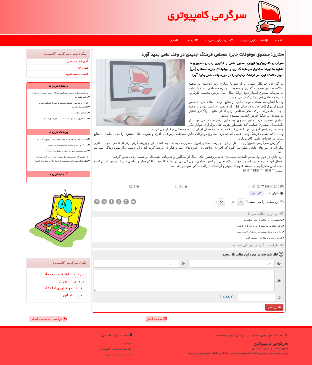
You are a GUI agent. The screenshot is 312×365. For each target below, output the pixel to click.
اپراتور (67, 295)
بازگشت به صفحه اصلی (46, 319)
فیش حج (83, 67)
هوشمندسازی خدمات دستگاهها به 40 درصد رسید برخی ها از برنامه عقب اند (60, 95)
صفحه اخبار (155, 319)
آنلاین (81, 295)
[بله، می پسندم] (240, 202)
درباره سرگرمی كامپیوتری (217, 40)
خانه (277, 40)
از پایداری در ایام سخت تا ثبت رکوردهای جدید (66, 118)
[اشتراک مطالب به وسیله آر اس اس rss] (97, 201)
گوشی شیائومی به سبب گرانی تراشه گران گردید (260, 226)
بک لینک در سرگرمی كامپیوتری (115, 348)
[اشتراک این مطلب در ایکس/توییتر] (133, 201)
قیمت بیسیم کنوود (77, 73)
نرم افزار (190, 40)
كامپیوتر (256, 193)
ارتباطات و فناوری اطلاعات (64, 288)
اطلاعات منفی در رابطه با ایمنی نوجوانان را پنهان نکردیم (62, 139)
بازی (172, 40)
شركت (79, 274)
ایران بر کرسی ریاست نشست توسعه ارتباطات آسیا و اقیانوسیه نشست (63, 105)
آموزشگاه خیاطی (77, 61)
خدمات (47, 274)
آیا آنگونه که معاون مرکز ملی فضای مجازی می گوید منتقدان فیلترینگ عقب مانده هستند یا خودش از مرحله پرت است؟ (61, 159)
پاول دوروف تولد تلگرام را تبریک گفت (264, 238)
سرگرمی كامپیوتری (206, 14)
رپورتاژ (63, 281)
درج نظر (273, 307)
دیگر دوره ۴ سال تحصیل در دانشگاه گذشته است (260, 232)
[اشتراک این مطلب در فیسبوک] (111, 201)
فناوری (79, 281)
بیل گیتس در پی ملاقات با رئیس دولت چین (263, 220)
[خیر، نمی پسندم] (221, 202)
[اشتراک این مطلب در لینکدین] (104, 201)
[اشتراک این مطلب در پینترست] (126, 201)
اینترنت (63, 274)
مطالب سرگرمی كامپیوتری (252, 40)
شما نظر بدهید (81, 112)
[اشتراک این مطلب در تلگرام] (119, 201)
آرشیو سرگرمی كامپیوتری (118, 354)
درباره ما (126, 343)
